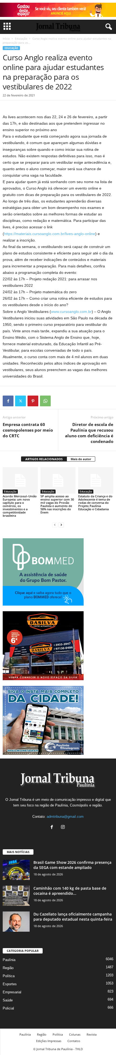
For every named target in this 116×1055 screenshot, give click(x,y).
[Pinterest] (33, 401)
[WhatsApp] (45, 401)
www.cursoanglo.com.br (71, 311)
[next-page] (61, 525)
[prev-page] (54, 525)
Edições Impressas (48, 1041)
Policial (8, 1008)
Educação (21, 38)
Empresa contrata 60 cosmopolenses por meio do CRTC (28, 430)
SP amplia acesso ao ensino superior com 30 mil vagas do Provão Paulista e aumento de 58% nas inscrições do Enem (57, 504)
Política (9, 976)
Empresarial (12, 992)
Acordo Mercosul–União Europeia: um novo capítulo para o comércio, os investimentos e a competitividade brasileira (20, 506)
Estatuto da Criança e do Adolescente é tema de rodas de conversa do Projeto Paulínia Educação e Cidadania (95, 502)
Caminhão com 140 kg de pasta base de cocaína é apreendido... (69, 891)
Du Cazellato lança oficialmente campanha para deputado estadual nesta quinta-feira (72, 916)
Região (8, 968)
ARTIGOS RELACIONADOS (44, 459)
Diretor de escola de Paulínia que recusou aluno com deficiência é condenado (89, 433)
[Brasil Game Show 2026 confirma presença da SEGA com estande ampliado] (16, 870)
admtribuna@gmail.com (65, 817)
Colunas (74, 1034)
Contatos (73, 1041)
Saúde (8, 1000)
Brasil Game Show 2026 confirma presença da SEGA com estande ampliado (72, 865)
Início (6, 38)
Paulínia (9, 960)
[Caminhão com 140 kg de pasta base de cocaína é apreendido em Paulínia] (16, 896)
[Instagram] (64, 828)
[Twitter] (20, 401)
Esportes (10, 984)
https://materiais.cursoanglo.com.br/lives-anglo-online (49, 234)
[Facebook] (8, 401)
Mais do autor (81, 459)
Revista (92, 1034)
